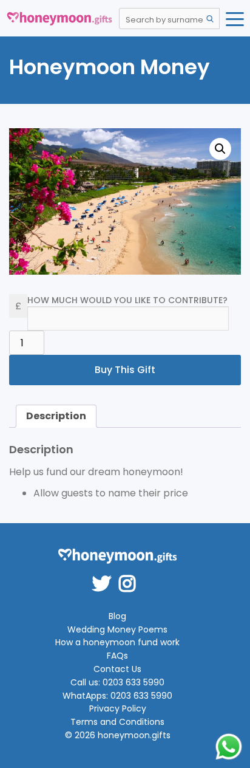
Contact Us (117, 669)
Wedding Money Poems (117, 630)
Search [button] (210, 18)
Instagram (131, 575)
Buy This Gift (125, 370)
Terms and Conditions (117, 722)
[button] (220, 149)
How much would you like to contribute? (127, 300)
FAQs (117, 656)
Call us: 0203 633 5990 (117, 682)
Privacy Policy (117, 709)
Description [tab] (56, 416)
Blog (117, 616)
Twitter (105, 575)
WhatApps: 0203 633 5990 (117, 696)
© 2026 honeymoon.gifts (118, 735)
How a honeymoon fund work (117, 642)
